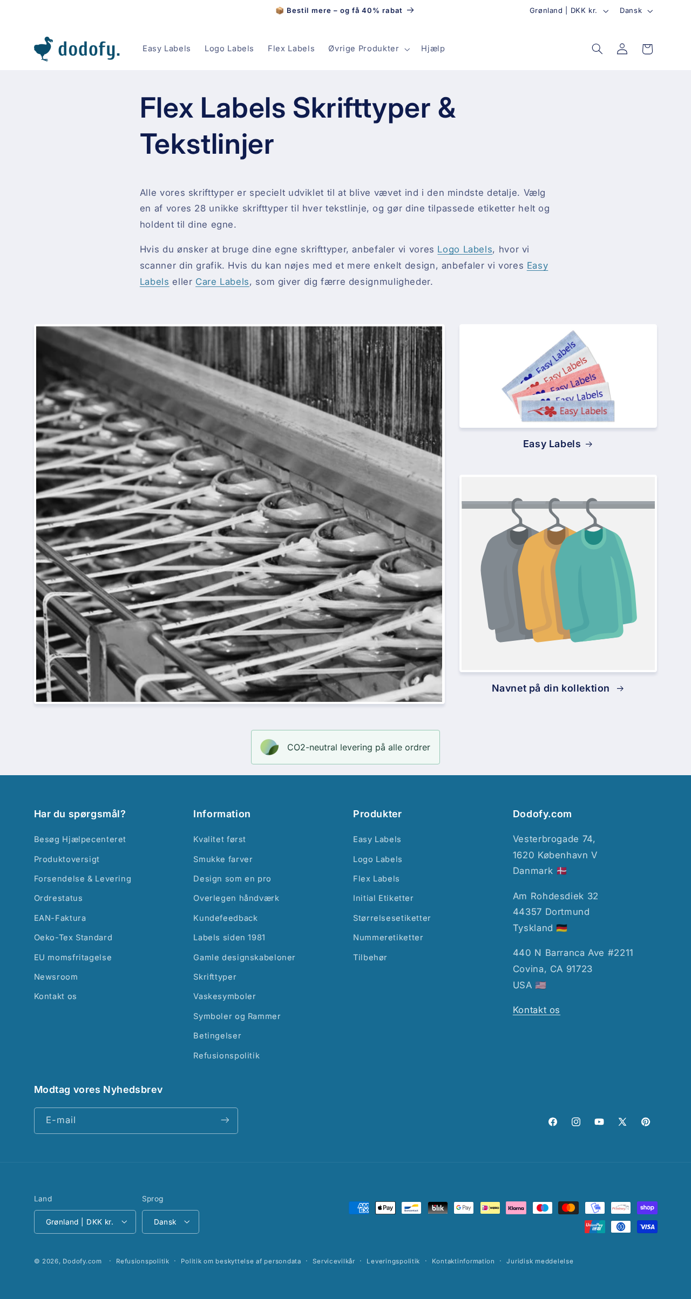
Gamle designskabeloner (244, 957)
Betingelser (217, 1036)
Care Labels (222, 281)
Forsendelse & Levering (83, 879)
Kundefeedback (225, 918)
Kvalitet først (219, 840)
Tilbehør (370, 957)
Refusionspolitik (226, 1056)
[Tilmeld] (224, 1120)
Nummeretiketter (388, 938)
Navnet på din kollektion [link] (552, 688)
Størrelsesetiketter (392, 918)
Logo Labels (464, 249)
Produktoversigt (67, 859)
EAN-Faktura (60, 918)
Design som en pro (232, 879)
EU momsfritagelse (73, 957)
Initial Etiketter (383, 899)
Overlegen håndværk (236, 899)
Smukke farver (223, 859)
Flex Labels (376, 879)
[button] (368, 49)
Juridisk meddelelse (539, 1260)
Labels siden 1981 (229, 938)
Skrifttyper (214, 977)
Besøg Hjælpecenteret (80, 840)
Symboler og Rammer (237, 1016)
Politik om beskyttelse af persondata (241, 1260)
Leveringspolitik (393, 1260)
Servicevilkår (334, 1260)
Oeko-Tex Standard (73, 938)
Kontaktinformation (463, 1260)
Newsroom (56, 977)
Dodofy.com (82, 1260)
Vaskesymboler (224, 997)
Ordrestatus (58, 899)
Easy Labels (552, 443)
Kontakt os (55, 997)
